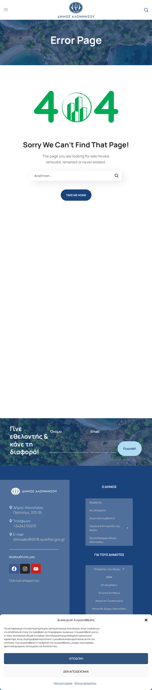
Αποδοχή (76, 658)
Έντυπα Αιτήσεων (109, 593)
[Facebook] (14, 569)
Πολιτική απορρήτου (85, 683)
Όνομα (56, 431)
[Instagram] (25, 569)
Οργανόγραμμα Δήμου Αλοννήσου (103, 540)
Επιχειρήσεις (109, 585)
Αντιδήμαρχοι (97, 510)
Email (95, 431)
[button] (146, 620)
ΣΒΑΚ (109, 577)
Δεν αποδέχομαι (76, 671)
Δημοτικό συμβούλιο (102, 518)
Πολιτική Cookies (63, 683)
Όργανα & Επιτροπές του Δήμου (104, 528)
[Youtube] (36, 569)
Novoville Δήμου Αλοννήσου (109, 608)
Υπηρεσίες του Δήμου (107, 569)
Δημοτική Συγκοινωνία (109, 600)
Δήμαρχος (95, 502)
